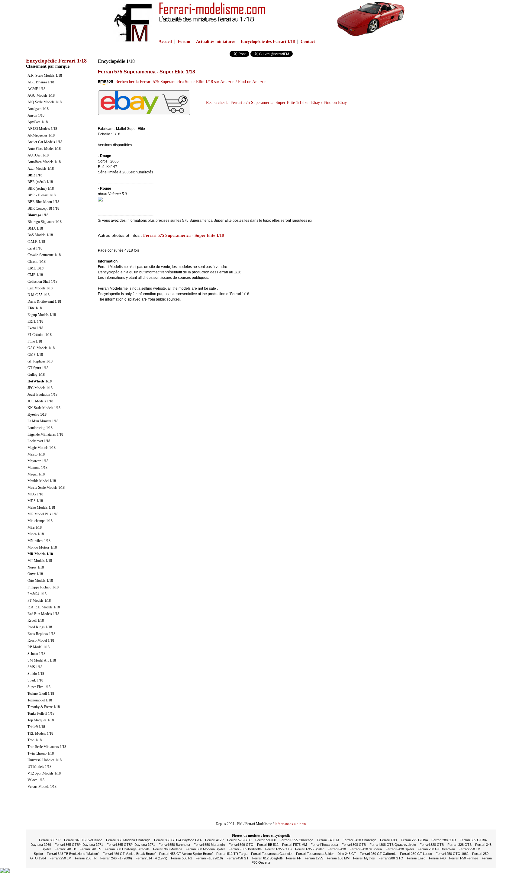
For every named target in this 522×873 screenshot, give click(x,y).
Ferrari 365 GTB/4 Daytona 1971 (79, 844)
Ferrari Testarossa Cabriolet (271, 853)
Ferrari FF (293, 858)
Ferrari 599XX (265, 840)
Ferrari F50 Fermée (463, 858)
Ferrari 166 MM (338, 858)
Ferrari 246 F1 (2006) (116, 858)
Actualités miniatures (215, 41)
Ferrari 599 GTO (241, 844)
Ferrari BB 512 (268, 844)
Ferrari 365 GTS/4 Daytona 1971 (131, 844)
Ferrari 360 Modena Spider (205, 849)
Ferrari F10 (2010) (209, 858)
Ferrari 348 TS (90, 849)
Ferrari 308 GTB (354, 844)
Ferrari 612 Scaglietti (267, 858)
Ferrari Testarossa (324, 844)
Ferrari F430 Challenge (359, 840)
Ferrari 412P (214, 840)
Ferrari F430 (336, 849)
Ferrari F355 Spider (309, 849)
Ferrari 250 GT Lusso (416, 853)
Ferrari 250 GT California (378, 853)
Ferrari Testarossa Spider (315, 853)
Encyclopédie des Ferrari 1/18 (268, 41)
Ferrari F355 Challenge (296, 840)
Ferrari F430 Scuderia (366, 849)
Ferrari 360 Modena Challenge (128, 840)
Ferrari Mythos (364, 858)
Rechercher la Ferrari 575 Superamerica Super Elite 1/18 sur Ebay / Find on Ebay (275, 102)
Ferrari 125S (314, 858)
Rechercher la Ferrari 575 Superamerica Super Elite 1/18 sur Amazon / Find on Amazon (189, 81)
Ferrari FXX (388, 840)
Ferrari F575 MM (294, 844)
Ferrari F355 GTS (278, 849)
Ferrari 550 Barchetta (174, 844)
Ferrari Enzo (416, 858)
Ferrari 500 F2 (181, 858)
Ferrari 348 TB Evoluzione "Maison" (73, 853)
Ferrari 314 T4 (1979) (151, 858)
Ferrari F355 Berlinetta (245, 849)
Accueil (165, 41)
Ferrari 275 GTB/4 (414, 840)
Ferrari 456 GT (238, 858)
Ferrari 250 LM (60, 858)
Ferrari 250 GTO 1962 (452, 853)
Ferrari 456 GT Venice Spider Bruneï (186, 853)
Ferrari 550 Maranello (209, 844)
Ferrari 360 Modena (167, 849)
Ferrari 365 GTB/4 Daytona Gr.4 (177, 840)
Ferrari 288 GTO (443, 840)
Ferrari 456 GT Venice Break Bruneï (129, 853)
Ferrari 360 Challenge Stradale (127, 849)
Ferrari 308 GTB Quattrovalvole (392, 844)
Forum (184, 41)
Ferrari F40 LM (328, 840)
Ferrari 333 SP (49, 840)
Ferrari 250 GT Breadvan (436, 849)
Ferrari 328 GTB (432, 844)
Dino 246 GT (346, 853)
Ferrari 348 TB (65, 849)
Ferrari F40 (437, 858)
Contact (308, 41)
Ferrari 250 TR (86, 858)
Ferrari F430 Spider (399, 849)
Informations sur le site (291, 824)
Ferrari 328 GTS (459, 844)
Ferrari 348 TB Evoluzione (83, 840)
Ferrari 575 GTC (239, 840)
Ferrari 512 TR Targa (231, 853)
